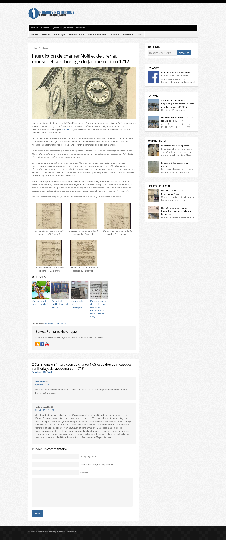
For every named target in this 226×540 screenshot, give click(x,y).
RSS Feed (47, 372)
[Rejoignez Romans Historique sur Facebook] (42, 344)
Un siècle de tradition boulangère (77, 304)
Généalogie (59, 34)
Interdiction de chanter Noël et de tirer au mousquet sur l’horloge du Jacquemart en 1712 (80, 59)
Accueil (34, 27)
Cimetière (128, 34)
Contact (45, 27)
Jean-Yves (40, 381)
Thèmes (34, 34)
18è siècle (48, 324)
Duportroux (67, 129)
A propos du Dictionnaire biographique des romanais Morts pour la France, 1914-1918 (178, 103)
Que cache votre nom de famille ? (40, 302)
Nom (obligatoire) (88, 456)
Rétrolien (36, 372)
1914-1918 (114, 34)
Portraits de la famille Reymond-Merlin (60, 304)
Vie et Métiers (60, 324)
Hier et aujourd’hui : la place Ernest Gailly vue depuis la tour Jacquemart (176, 211)
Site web (84, 472)
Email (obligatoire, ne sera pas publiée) (97, 464)
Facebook (153, 67)
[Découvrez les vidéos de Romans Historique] (47, 344)
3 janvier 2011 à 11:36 (44, 384)
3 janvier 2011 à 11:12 (44, 410)
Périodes (46, 34)
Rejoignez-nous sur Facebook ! (176, 72)
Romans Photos (76, 34)
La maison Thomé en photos (175, 145)
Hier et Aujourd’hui (97, 34)
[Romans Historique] (51, 17)
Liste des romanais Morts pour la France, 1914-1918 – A (177, 119)
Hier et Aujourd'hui (159, 186)
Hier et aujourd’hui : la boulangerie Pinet (172, 192)
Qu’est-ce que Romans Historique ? (69, 27)
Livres (139, 34)
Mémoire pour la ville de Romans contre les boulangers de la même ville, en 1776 (98, 308)
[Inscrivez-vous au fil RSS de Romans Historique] (37, 344)
